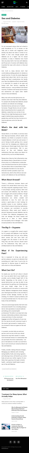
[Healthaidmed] (15, 2)
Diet (17, 6)
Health (4, 14)
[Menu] (3, 2)
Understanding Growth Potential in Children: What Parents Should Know (19, 417)
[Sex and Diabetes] (14, 34)
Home (3, 6)
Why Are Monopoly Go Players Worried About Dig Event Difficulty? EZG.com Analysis (19, 409)
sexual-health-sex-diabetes (9, 369)
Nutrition (10, 6)
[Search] (26, 2)
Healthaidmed (5, 448)
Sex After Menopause (21, 378)
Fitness (22, 6)
